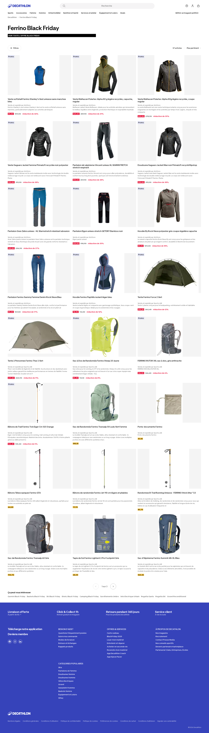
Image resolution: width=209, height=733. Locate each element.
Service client (163, 613)
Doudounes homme (66, 678)
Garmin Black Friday (16, 596)
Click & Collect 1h (68, 613)
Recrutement (161, 636)
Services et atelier (88, 13)
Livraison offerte (18, 613)
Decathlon (12, 17)
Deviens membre (18, 634)
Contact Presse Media (165, 640)
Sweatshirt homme (66, 688)
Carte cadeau (113, 633)
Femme (33, 13)
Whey (60, 698)
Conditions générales (31, 721)
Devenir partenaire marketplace (169, 647)
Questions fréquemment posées (72, 633)
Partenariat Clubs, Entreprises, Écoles (172, 650)
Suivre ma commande (67, 636)
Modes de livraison (66, 640)
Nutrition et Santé (70, 13)
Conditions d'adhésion (146, 721)
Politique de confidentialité (71, 721)
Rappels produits (65, 647)
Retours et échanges (67, 643)
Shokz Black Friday (70, 596)
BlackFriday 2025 (114, 636)
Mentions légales (14, 721)
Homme (42, 13)
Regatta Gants (147, 596)
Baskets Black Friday (36, 596)
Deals (122, 13)
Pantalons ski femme (67, 671)
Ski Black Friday (53, 596)
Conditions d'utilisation (49, 721)
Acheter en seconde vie (117, 647)
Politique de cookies (90, 721)
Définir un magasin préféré (186, 13)
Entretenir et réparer (116, 643)
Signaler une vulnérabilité (166, 721)
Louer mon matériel (115, 640)
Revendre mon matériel (117, 650)
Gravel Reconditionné (176, 596)
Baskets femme (65, 691)
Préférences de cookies (109, 721)
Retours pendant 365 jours (122, 613)
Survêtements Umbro (109, 596)
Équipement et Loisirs (108, 13)
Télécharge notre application (25, 629)
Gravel (61, 684)
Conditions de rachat (128, 721)
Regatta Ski (160, 596)
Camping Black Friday (89, 596)
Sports (10, 13)
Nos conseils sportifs (165, 643)
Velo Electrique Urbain (129, 596)
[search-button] (64, 6)
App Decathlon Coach (116, 653)
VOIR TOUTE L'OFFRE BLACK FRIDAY (24, 36)
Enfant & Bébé (54, 13)
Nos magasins (162, 633)
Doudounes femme (66, 674)
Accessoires (21, 13)
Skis (60, 667)
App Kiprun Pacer (114, 657)
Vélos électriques (65, 681)
